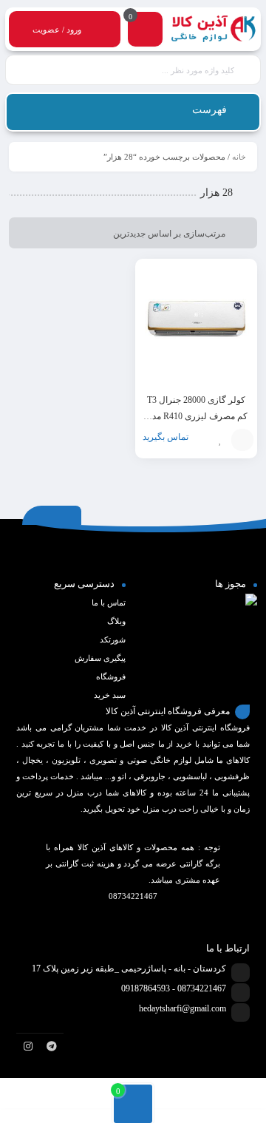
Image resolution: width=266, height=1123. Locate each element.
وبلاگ (116, 621)
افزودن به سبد (242, 440)
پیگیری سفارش (100, 658)
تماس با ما (109, 602)
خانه (239, 156)
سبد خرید (110, 695)
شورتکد (113, 639)
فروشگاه (111, 676)
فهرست (211, 109)
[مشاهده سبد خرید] (145, 31)
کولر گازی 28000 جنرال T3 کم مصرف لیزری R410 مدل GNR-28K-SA (197, 416)
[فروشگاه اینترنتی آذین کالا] (213, 29)
